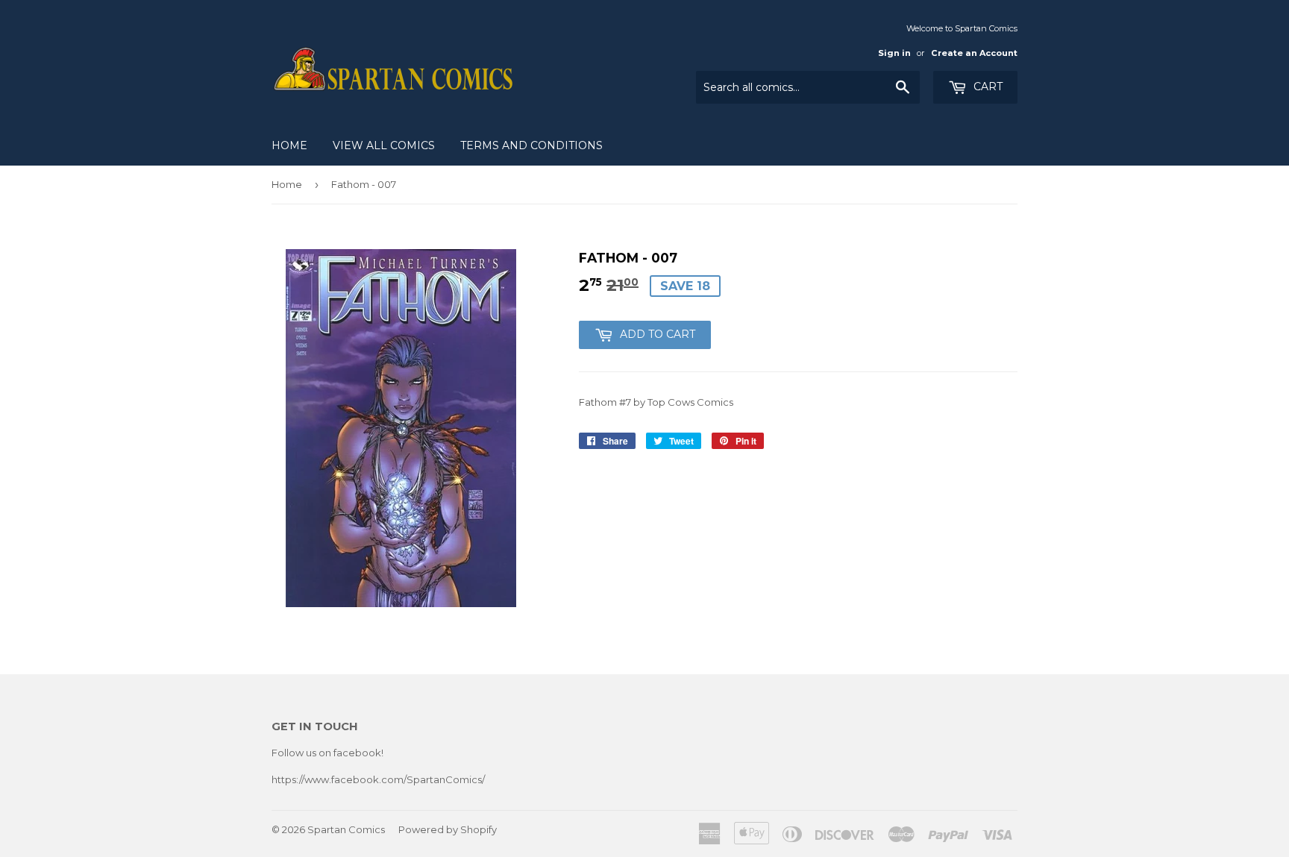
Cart (986, 86)
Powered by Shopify (447, 829)
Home (289, 145)
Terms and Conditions (531, 145)
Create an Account (974, 53)
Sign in (894, 53)
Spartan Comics (346, 829)
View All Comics (384, 145)
